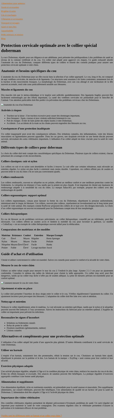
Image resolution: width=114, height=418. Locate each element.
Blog (3, 38)
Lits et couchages (8, 15)
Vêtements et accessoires (12, 19)
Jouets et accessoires (10, 7)
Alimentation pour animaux (13, 3)
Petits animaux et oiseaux (12, 34)
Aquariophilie (7, 31)
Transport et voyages (10, 23)
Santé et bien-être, (9, 27)
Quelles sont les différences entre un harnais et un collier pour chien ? (31, 415)
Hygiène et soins (8, 11)
